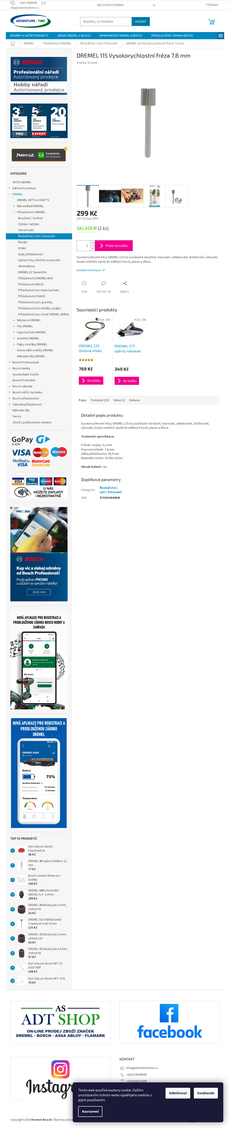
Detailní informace (89, 270)
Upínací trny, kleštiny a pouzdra (39, 260)
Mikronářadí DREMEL (30, 206)
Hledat (140, 21)
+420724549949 (136, 1075)
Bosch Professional (26, 362)
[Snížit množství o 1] (92, 248)
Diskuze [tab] (134, 400)
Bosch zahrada (22, 386)
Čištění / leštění (28, 224)
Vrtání (22, 248)
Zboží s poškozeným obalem (32, 422)
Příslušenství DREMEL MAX (35, 278)
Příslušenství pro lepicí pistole (38, 290)
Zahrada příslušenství (27, 404)
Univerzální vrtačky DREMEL (35, 350)
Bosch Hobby (21, 368)
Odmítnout (178, 1093)
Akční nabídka (22, 182)
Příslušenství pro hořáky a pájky (39, 308)
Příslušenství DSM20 (31, 296)
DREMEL (18, 194)
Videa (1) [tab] (119, 400)
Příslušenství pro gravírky (35, 302)
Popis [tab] (82, 400)
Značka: (87, 63)
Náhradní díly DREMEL (31, 356)
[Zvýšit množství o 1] (92, 243)
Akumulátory (26, 266)
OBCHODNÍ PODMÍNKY (110, 5)
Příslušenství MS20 (30, 284)
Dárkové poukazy (24, 188)
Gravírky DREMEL (28, 338)
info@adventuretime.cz (142, 1068)
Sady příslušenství (30, 254)
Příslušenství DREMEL (31, 212)
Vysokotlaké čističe (26, 374)
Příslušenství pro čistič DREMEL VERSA (43, 314)
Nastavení (90, 1111)
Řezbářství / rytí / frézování (36, 236)
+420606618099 (136, 1081)
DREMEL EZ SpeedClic (32, 272)
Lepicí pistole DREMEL (31, 332)
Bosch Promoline (24, 380)
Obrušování (26, 230)
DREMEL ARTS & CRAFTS (33, 200)
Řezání (22, 242)
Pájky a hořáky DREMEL (32, 344)
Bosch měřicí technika (27, 392)
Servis (17, 416)
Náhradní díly (21, 410)
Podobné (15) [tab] (100, 400)
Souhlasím (206, 1093)
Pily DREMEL (25, 326)
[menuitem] (29, 35)
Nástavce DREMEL (29, 320)
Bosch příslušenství (26, 398)
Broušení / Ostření (30, 218)
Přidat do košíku (117, 245)
